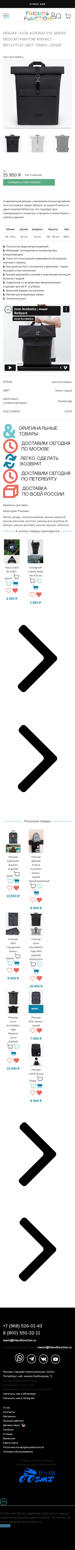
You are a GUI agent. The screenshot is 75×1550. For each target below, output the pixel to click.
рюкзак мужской (54, 517)
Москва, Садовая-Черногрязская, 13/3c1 (28, 1371)
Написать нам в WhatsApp (19, 1393)
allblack (8, 525)
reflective (63, 525)
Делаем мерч (11, 1425)
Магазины (9, 1416)
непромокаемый (32, 517)
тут (41, 1521)
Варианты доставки (15, 505)
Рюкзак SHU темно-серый (36, 1021)
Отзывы (8, 1434)
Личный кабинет (13, 1420)
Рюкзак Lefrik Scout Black (36, 1075)
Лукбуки (8, 1429)
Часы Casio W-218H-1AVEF (12, 573)
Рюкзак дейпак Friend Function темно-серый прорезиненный (39, 868)
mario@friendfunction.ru (19, 1340)
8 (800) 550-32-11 (21, 1332)
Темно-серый (63, 390)
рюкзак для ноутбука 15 (53, 521)
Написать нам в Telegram (19, 1398)
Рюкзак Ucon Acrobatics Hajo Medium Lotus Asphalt (13, 1029)
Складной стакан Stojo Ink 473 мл (35, 571)
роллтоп (30, 521)
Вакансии (9, 1438)
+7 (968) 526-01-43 (22, 1325)
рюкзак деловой (24, 525)
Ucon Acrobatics (13, 56)
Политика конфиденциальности (23, 1447)
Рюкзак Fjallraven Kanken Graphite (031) (13, 866)
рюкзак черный (46, 525)
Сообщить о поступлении (24, 182)
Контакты (9, 1411)
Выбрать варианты (37, 1009)
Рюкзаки (23, 511)
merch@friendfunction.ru (55, 1347)
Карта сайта (10, 1442)
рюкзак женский (13, 521)
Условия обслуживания (18, 1451)
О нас (6, 1407)
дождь (16, 517)
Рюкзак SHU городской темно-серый (13, 949)
